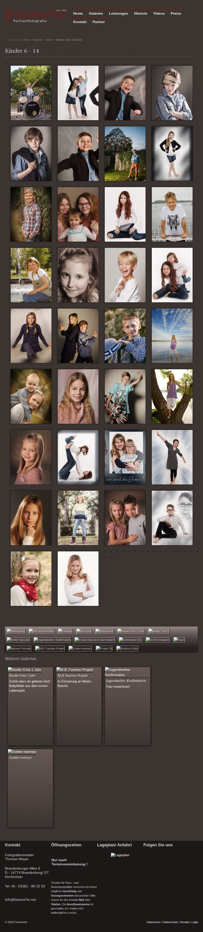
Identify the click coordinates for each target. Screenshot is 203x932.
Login (195, 922)
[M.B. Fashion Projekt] (74, 670)
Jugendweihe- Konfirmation (126, 680)
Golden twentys (20, 757)
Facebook (147, 862)
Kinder (49, 39)
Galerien (96, 13)
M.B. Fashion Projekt (73, 675)
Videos (159, 13)
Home (78, 13)
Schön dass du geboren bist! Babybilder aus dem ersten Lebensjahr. (29, 686)
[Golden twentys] (22, 752)
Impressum (153, 922)
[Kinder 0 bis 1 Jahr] (24, 670)
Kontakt (80, 22)
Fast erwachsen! (118, 686)
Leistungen (118, 13)
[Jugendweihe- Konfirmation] (127, 675)
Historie (140, 13)
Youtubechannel (159, 862)
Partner (99, 22)
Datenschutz (170, 922)
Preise (176, 13)
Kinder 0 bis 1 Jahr (22, 675)
